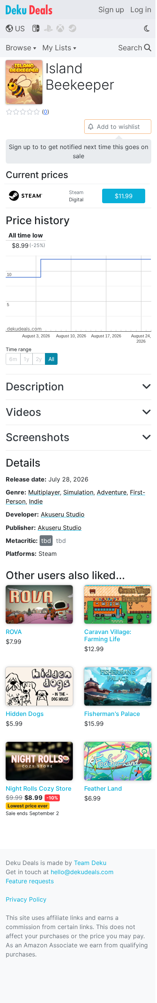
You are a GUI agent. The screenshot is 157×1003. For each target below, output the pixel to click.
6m (13, 359)
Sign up (111, 9)
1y (26, 359)
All (51, 359)
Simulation (78, 492)
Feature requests (30, 881)
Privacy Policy (26, 899)
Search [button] (134, 47)
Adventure (112, 492)
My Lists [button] (57, 47)
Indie (36, 501)
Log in (140, 9)
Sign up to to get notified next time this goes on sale (78, 151)
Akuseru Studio (63, 514)
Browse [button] (19, 47)
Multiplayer (44, 492)
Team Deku (90, 863)
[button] (27, 111)
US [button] (15, 28)
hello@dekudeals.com (82, 872)
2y (39, 359)
